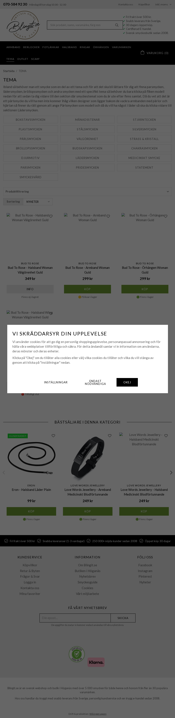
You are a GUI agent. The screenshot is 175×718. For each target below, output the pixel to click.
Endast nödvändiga (95, 382)
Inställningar (56, 382)
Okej (127, 382)
